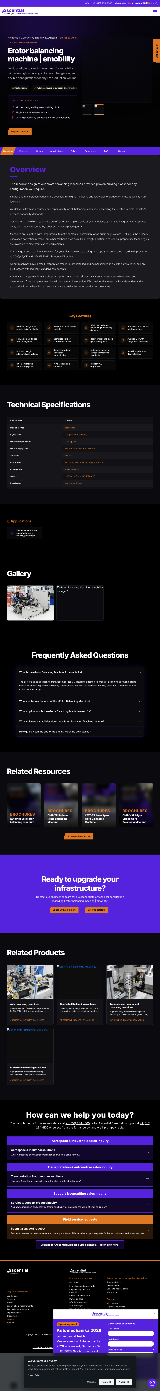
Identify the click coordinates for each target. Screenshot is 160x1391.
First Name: (113, 1329)
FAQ (106, 151)
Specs (39, 151)
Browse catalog (96, 909)
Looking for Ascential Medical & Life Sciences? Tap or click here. (80, 1244)
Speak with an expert (64, 909)
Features (23, 151)
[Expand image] (147, 41)
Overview (8, 151)
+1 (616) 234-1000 (102, 3)
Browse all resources (79, 836)
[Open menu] (155, 11)
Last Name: (131, 1339)
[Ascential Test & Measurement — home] (21, 12)
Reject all (106, 1382)
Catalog (122, 151)
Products (13, 38)
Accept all (124, 1382)
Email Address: (131, 1349)
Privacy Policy (34, 1375)
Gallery (74, 151)
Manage (91, 1382)
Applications (56, 151)
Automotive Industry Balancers (39, 38)
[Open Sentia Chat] (152, 1383)
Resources (90, 151)
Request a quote (19, 131)
